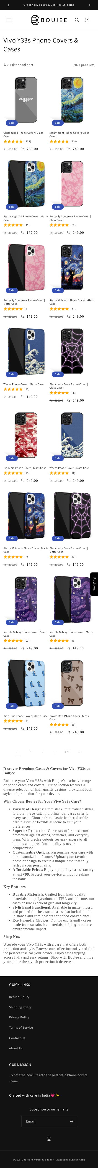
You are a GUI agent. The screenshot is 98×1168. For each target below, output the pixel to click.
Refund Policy (19, 997)
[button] (9, 20)
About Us (16, 1048)
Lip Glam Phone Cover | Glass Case (24, 468)
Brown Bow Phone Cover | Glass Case (69, 717)
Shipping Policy (20, 1007)
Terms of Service (21, 1027)
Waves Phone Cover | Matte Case (23, 384)
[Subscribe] (72, 1121)
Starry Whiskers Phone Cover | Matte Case (26, 549)
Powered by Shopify (42, 1159)
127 (67, 752)
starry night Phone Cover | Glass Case (69, 134)
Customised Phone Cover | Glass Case (23, 134)
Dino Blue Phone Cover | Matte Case (25, 716)
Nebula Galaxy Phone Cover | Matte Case (71, 633)
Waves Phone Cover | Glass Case (69, 468)
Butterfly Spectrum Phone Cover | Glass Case (70, 218)
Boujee (26, 1159)
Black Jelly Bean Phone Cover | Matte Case (68, 549)
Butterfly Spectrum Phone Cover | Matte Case (24, 302)
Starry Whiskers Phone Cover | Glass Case (71, 302)
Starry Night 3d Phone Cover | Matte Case (25, 218)
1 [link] (18, 752)
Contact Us (17, 1038)
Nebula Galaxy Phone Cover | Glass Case (24, 633)
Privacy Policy (19, 1017)
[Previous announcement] (8, 5)
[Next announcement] (90, 5)
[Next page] (80, 752)
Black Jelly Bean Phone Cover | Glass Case (68, 385)
